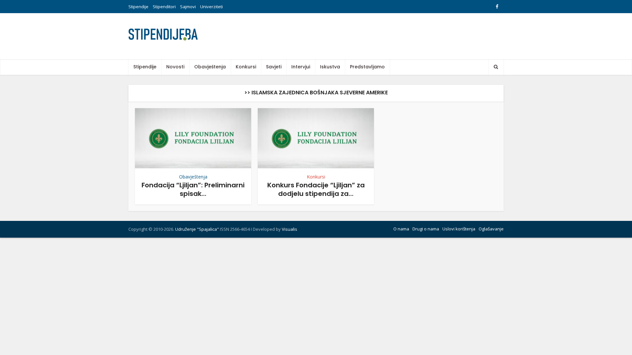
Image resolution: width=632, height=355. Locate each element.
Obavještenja (210, 66)
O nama (401, 229)
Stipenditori (164, 7)
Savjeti (273, 66)
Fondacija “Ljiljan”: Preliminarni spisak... (193, 189)
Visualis (289, 229)
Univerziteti (211, 7)
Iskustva (330, 66)
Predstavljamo (367, 66)
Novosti (175, 66)
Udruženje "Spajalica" (197, 229)
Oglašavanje (491, 229)
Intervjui (300, 66)
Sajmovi (188, 7)
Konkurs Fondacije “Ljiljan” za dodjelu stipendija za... (316, 189)
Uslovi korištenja (458, 229)
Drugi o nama (425, 229)
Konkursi (246, 66)
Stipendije (138, 7)
